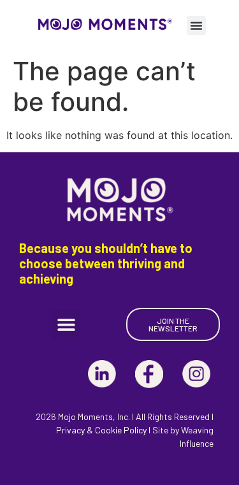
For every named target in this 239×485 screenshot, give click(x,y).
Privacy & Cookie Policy (101, 429)
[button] (196, 25)
